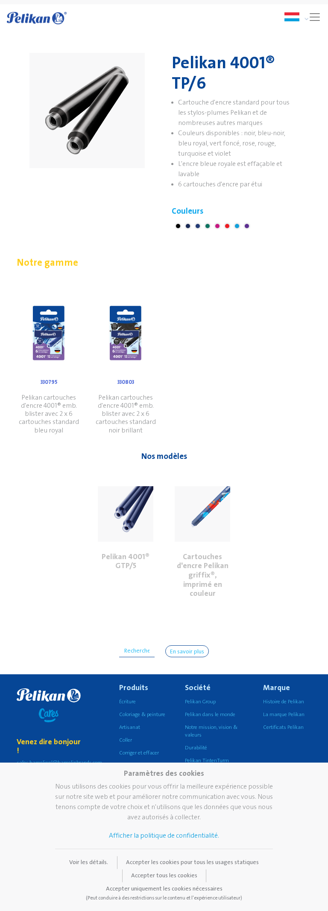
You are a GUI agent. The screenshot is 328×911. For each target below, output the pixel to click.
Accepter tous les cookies (164, 875)
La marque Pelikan (284, 714)
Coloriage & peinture (142, 714)
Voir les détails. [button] (88, 862)
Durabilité (196, 748)
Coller (125, 740)
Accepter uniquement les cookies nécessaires (164, 893)
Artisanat (129, 727)
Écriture (127, 702)
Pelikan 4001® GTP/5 (125, 561)
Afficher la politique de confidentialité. (164, 835)
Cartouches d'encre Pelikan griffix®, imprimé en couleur (202, 575)
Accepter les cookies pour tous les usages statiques (192, 862)
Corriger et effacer (139, 753)
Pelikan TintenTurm (207, 760)
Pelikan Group (200, 702)
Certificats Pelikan (283, 727)
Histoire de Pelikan (283, 702)
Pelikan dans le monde (210, 714)
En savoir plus (187, 651)
